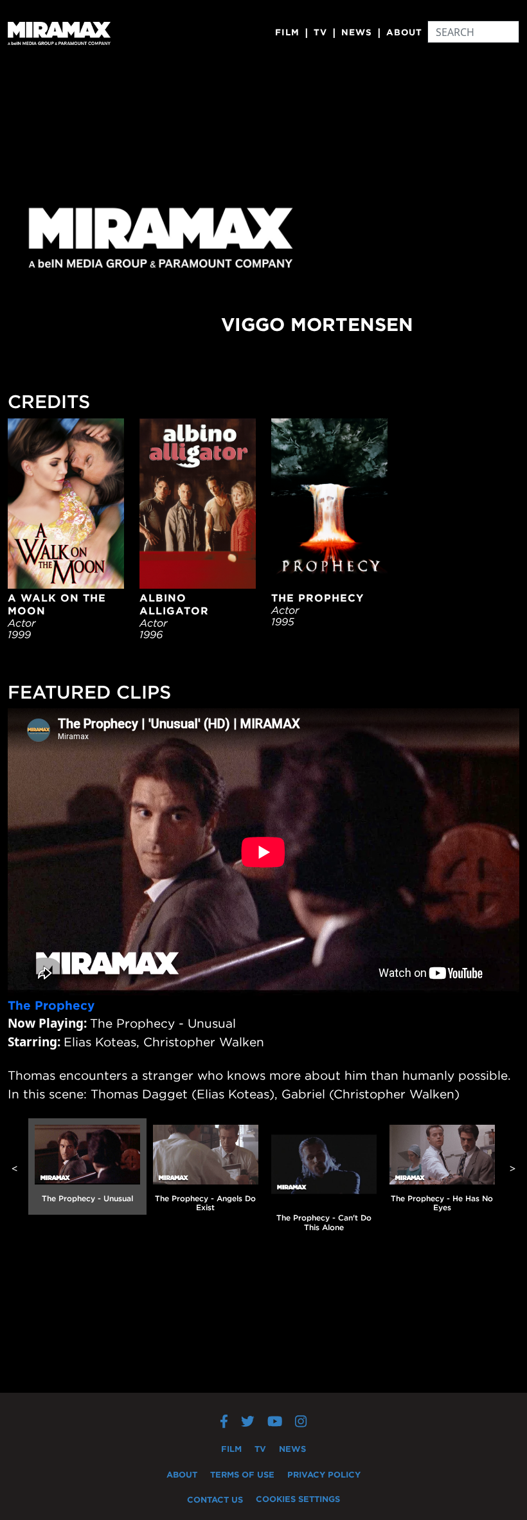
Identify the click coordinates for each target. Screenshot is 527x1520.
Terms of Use (242, 1474)
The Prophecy (51, 1005)
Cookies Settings (298, 1499)
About (404, 32)
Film (287, 32)
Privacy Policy (324, 1474)
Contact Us (215, 1499)
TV (320, 32)
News (356, 32)
